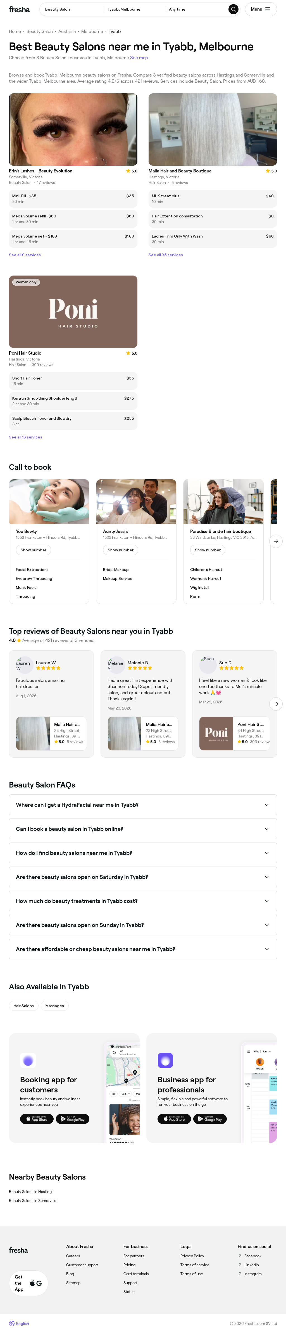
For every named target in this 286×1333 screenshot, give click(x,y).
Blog (70, 1274)
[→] (276, 541)
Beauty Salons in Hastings (31, 1191)
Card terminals (136, 1274)
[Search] (233, 9)
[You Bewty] (49, 541)
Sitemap (73, 1282)
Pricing (129, 1265)
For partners (133, 1256)
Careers (73, 1256)
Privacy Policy (192, 1256)
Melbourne (92, 31)
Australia (67, 31)
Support (130, 1282)
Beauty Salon (40, 31)
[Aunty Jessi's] (136, 541)
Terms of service (194, 1265)
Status (129, 1291)
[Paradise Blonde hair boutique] (223, 541)
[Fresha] (19, 9)
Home (15, 31)
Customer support (82, 1265)
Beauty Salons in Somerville (32, 1200)
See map (139, 57)
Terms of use (191, 1274)
